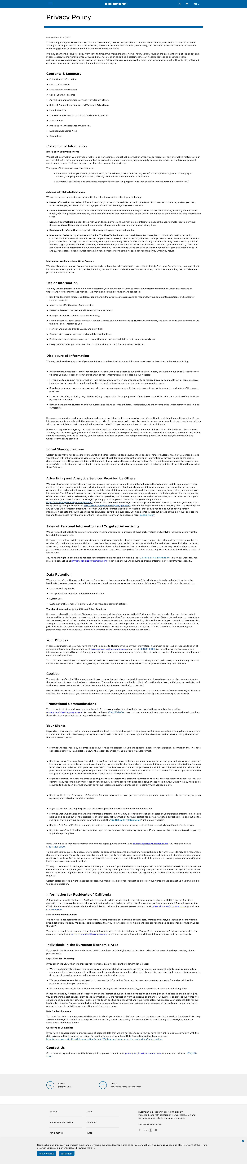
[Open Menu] (50, 4)
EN (195, 4)
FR (187, 4)
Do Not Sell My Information (154, 557)
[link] (116, 4)
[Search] (180, 4)
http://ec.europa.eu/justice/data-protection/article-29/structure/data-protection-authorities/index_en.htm (104, 1039)
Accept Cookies (46, 1154)
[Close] (243, 1140)
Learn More (66, 1154)
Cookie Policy (147, 514)
